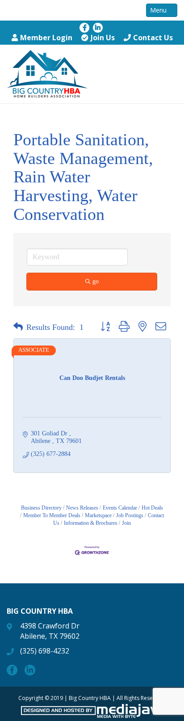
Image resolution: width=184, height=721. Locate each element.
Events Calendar (120, 508)
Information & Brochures (90, 523)
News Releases (82, 508)
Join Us (103, 37)
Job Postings (129, 515)
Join (126, 523)
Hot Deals (152, 508)
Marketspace (98, 515)
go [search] (95, 281)
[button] (18, 327)
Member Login (46, 37)
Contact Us (153, 37)
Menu (159, 10)
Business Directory (41, 508)
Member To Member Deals (51, 515)
